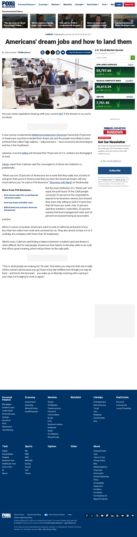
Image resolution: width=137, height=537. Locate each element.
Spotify (127, 516)
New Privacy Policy (34, 515)
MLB (27, 457)
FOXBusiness (24, 52)
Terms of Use (120, 179)
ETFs (50, 421)
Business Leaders (55, 424)
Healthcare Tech (9, 464)
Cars (95, 411)
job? (61, 113)
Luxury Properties (123, 408)
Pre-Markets (53, 434)
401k (4, 423)
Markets (55, 4)
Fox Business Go (100, 496)
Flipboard (107, 516)
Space (4, 473)
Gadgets (5, 457)
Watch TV (129, 4)
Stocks (51, 402)
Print (58, 52)
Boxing (28, 464)
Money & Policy (31, 408)
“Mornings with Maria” (60, 182)
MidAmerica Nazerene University (49, 134)
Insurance (6, 420)
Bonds (50, 418)
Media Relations (100, 467)
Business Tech (8, 460)
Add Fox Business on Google (80, 52)
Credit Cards (7, 411)
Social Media (7, 454)
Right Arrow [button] (132, 21)
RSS (117, 516)
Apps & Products (101, 499)
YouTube (102, 516)
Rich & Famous (100, 405)
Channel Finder (100, 451)
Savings (5, 417)
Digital (4, 451)
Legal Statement (70, 523)
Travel (96, 408)
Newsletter (122, 516)
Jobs (96, 454)
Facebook (42, 52)
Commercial (121, 405)
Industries (52, 427)
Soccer (28, 467)
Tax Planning (7, 430)
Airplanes (98, 415)
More (113, 4)
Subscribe (114, 170)
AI (3, 470)
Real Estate (92, 4)
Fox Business (8, 4)
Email (63, 52)
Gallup (25, 153)
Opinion (52, 446)
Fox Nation (98, 492)
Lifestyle (79, 4)
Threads (53, 52)
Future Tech (7, 467)
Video (74, 446)
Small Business (31, 411)
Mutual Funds (53, 437)
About (97, 446)
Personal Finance (26, 4)
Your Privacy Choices (57, 515)
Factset (19, 523)
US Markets (53, 405)
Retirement (7, 427)
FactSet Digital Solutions (54, 523)
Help (69, 515)
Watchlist (67, 4)
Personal (120, 402)
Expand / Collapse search (112, 5)
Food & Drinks (99, 418)
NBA (27, 454)
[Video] (47, 83)
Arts (95, 421)
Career (49, 34)
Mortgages (6, 404)
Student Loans (8, 407)
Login (118, 4)
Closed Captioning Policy (23, 518)
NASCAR (29, 460)
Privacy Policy (107, 179)
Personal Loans (8, 414)
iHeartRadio (133, 516)
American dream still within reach (18, 203)
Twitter (47, 52)
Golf (26, 470)
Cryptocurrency (54, 408)
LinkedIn (112, 516)
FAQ (95, 464)
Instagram (97, 516)
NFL (26, 451)
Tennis (28, 473)
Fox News (98, 489)
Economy (43, 4)
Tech (104, 4)
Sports (28, 446)
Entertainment (100, 402)
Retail (50, 431)
